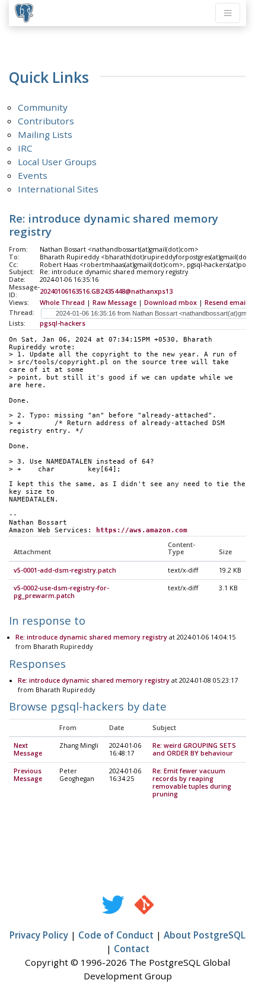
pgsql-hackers (62, 323)
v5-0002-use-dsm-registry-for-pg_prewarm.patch (61, 592)
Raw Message (114, 302)
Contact (131, 948)
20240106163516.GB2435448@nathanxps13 (106, 291)
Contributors (46, 121)
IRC (25, 148)
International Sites (58, 189)
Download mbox (170, 302)
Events (32, 175)
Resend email (226, 302)
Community (43, 107)
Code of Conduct (116, 935)
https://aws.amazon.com (141, 530)
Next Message (28, 749)
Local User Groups (57, 162)
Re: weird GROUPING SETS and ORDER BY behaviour (194, 749)
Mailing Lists (45, 134)
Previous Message (28, 775)
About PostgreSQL (205, 935)
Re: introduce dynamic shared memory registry (91, 637)
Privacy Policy (38, 935)
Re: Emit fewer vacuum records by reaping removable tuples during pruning (191, 782)
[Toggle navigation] (227, 13)
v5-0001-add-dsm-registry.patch (65, 570)
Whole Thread (62, 302)
